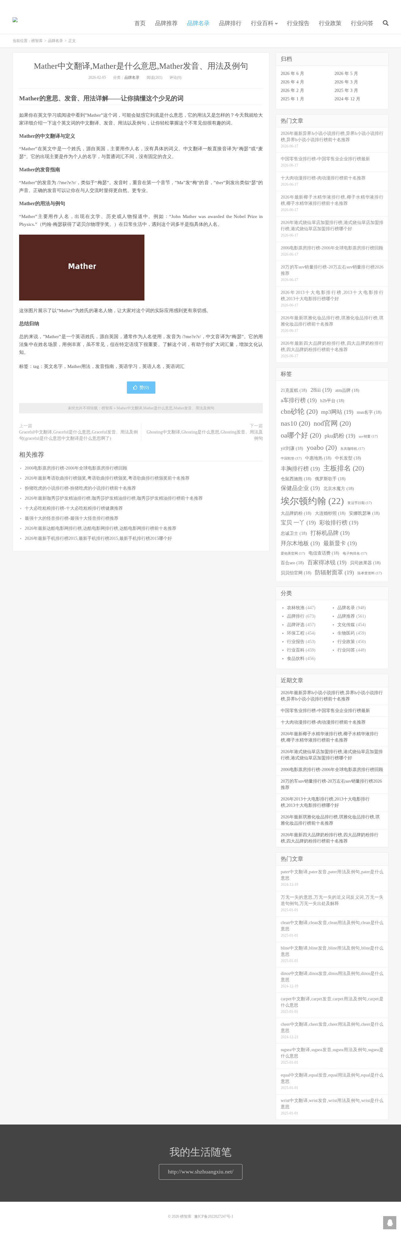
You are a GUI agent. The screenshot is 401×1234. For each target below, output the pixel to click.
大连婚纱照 (330, 513)
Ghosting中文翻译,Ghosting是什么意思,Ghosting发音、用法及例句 (205, 435)
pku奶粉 (340, 436)
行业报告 (298, 23)
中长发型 (348, 457)
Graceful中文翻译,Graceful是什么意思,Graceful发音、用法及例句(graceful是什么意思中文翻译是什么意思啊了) (78, 435)
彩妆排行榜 (338, 522)
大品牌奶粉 (296, 513)
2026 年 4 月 (292, 82)
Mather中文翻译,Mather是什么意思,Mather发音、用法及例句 (141, 66)
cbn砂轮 (299, 411)
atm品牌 (347, 390)
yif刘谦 (292, 448)
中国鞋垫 (291, 458)
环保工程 (296, 633)
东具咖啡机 (352, 448)
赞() (144, 387)
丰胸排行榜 (300, 468)
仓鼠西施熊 (296, 478)
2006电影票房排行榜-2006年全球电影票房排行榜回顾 (76, 468)
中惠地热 (318, 457)
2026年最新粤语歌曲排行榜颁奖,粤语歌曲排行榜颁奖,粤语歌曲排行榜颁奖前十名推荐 (107, 478)
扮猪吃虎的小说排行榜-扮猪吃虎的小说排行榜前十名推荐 (80, 488)
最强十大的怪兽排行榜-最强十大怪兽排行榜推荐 (71, 518)
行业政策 (330, 23)
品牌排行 (230, 23)
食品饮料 (296, 658)
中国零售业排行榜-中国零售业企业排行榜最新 (325, 710)
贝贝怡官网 (296, 572)
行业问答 (362, 23)
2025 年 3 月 (346, 90)
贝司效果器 (365, 562)
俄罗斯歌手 (330, 478)
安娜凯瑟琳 (364, 513)
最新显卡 (340, 543)
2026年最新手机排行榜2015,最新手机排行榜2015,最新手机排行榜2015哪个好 (98, 538)
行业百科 (262, 23)
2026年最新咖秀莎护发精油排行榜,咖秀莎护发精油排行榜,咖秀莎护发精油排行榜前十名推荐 (114, 498)
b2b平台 (332, 400)
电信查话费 (324, 553)
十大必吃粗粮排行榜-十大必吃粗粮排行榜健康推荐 (74, 508)
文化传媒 (346, 624)
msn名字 (369, 412)
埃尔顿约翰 (312, 501)
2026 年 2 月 (292, 90)
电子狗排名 (355, 553)
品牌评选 (296, 624)
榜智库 (15, 22)
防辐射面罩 (334, 572)
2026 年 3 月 (346, 82)
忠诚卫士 (294, 533)
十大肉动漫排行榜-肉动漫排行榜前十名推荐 (323, 722)
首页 (140, 23)
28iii (321, 390)
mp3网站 (337, 412)
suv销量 (368, 436)
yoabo (322, 447)
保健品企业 (300, 488)
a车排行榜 (299, 400)
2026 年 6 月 (292, 73)
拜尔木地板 (300, 543)
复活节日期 (359, 503)
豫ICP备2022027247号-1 (213, 1216)
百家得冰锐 (326, 562)
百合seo (292, 562)
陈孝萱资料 (369, 573)
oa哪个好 (301, 435)
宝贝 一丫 (298, 522)
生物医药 (346, 633)
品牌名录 (198, 23)
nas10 (295, 423)
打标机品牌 (330, 533)
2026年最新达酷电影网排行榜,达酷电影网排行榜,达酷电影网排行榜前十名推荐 (100, 528)
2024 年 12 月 (347, 99)
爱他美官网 (293, 553)
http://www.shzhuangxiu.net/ (200, 1171)
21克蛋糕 (294, 390)
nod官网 (332, 423)
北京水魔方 (338, 488)
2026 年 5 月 (346, 73)
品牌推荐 (166, 23)
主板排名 (343, 468)
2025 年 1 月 (292, 99)
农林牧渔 (296, 607)
